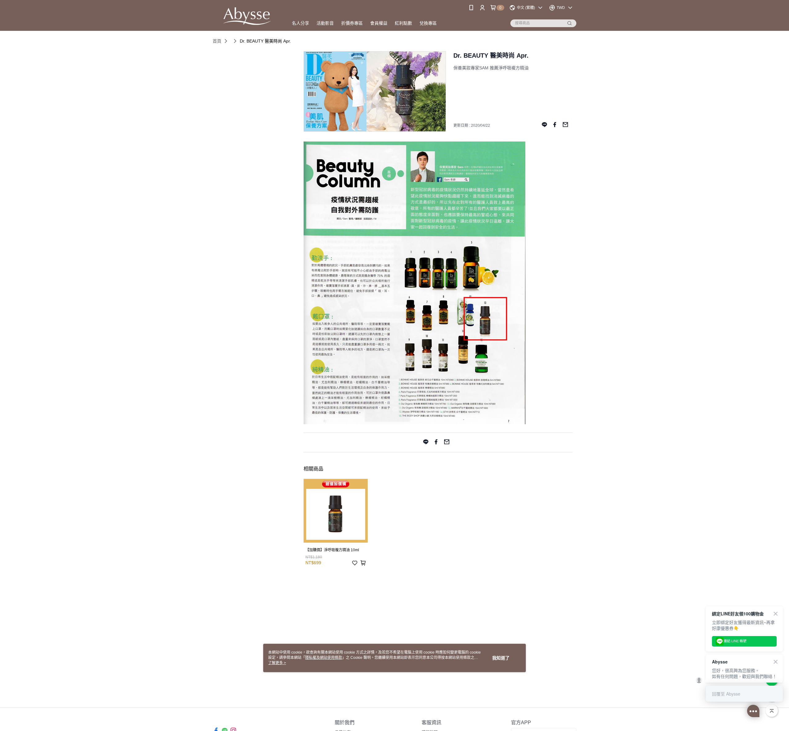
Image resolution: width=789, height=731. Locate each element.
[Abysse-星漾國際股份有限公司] (247, 16)
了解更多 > (277, 663)
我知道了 (500, 657)
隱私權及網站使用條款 (323, 657)
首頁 (217, 41)
